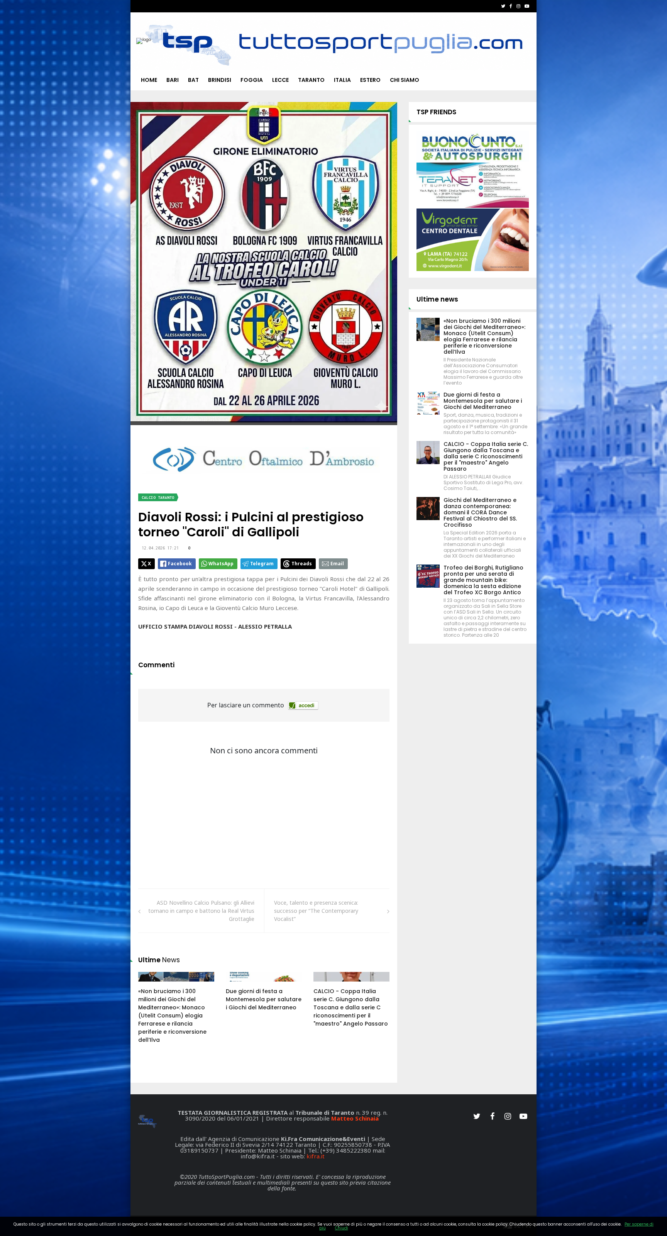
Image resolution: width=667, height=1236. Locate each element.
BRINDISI (219, 80)
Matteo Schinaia (355, 1118)
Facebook (180, 563)
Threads (301, 563)
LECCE (280, 80)
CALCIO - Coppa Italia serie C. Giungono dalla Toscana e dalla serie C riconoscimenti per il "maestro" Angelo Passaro (350, 1007)
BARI (172, 80)
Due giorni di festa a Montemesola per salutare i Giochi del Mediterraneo (263, 999)
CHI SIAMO (404, 80)
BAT (193, 80)
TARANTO (311, 80)
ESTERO (370, 80)
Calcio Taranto (158, 497)
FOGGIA (251, 80)
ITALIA (342, 80)
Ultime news (437, 299)
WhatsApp (221, 563)
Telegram (262, 563)
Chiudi (341, 1228)
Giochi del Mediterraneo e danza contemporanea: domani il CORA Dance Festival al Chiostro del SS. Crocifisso (480, 512)
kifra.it (315, 1156)
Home (149, 80)
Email (337, 563)
